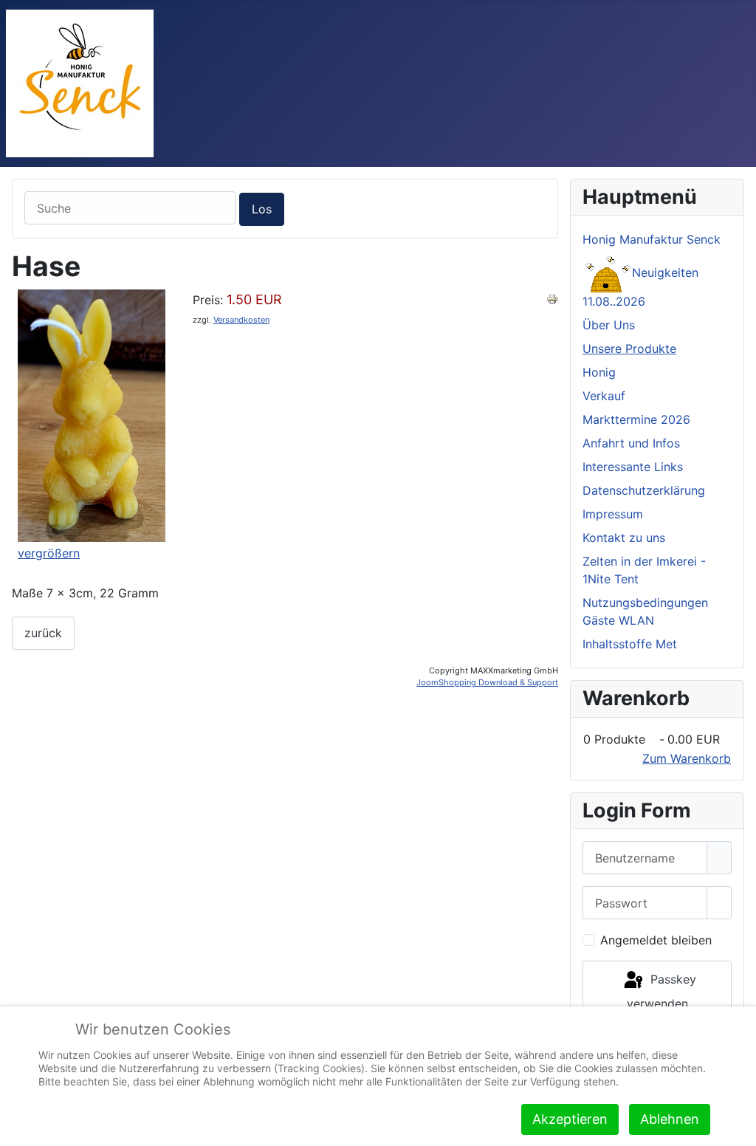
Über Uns (609, 325)
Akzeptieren (570, 1119)
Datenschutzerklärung (644, 490)
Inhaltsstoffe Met (630, 644)
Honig (599, 372)
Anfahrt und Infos (631, 443)
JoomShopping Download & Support (487, 682)
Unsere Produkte (629, 348)
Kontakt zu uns (624, 537)
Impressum (613, 514)
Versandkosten (241, 320)
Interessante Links (633, 466)
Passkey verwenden (661, 991)
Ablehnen (669, 1119)
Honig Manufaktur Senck (652, 239)
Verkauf (604, 395)
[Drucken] (552, 298)
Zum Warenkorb (686, 758)
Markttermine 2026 (636, 419)
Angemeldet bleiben (656, 940)
